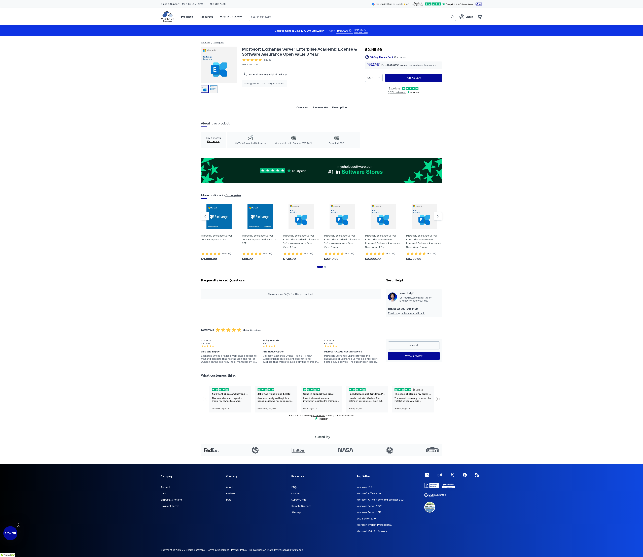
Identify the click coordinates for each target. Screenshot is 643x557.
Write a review (413, 355)
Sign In (470, 16)
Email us (393, 313)
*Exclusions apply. (361, 33)
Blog (228, 499)
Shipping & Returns (172, 499)
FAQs (294, 487)
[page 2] (325, 267)
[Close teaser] (18, 525)
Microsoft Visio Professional (372, 531)
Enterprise (218, 42)
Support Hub (298, 499)
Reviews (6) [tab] (320, 107)
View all (413, 345)
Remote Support (301, 506)
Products (205, 42)
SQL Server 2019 (366, 518)
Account (165, 487)
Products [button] (187, 16)
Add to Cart (414, 77)
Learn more (430, 65)
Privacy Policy (239, 549)
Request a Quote (231, 16)
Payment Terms (170, 506)
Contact (295, 493)
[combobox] (352, 17)
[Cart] (479, 16)
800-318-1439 (217, 4)
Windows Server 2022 (369, 506)
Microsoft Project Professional (374, 524)
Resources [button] (206, 16)
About (229, 487)
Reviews (231, 493)
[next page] (438, 216)
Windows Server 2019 (369, 512)
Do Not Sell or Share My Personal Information (276, 549)
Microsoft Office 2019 (369, 493)
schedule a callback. (413, 313)
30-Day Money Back (388, 57)
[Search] (452, 17)
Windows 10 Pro (366, 487)
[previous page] (205, 216)
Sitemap (296, 512)
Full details (213, 141)
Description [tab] (339, 107)
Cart (163, 493)
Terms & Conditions (218, 549)
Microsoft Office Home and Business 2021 (380, 499)
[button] (10, 533)
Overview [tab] (302, 107)
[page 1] (320, 267)
